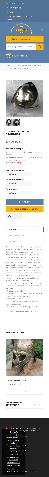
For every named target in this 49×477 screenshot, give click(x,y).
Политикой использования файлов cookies (13, 462)
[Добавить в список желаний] (9, 216)
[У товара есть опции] (12, 391)
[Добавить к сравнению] (18, 216)
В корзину (24, 202)
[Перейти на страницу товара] (24, 357)
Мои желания (15, 16)
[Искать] (40, 46)
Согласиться (13, 472)
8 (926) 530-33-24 (16, 3)
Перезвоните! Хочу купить (24, 209)
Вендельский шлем (17, 380)
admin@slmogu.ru (17, 7)
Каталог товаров (21, 39)
